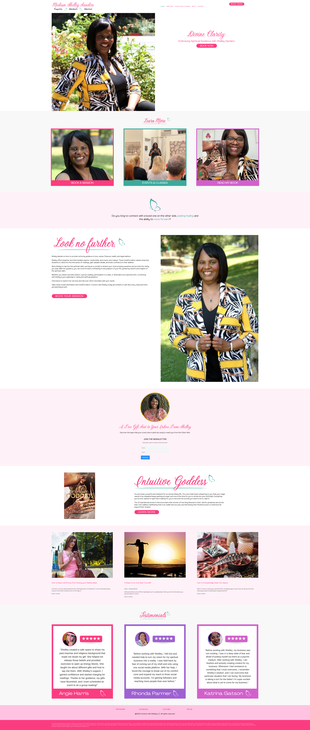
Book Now (206, 46)
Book (194, 6)
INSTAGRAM (120, 709)
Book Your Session (69, 296)
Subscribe (145, 457)
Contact (200, 6)
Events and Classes (182, 6)
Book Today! (237, 4)
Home (163, 6)
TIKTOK (189, 709)
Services (169, 6)
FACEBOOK (143, 709)
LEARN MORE (146, 512)
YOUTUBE (166, 709)
